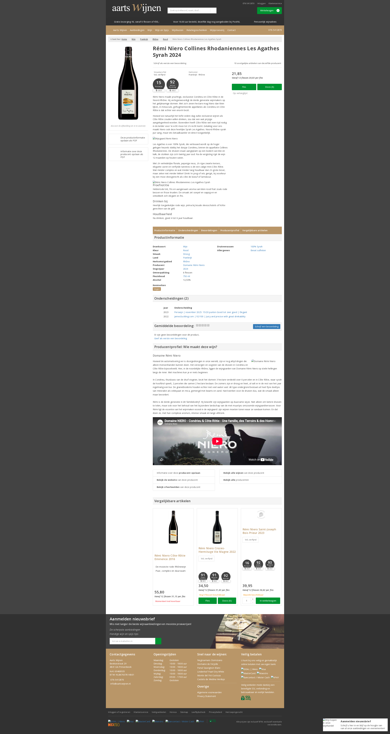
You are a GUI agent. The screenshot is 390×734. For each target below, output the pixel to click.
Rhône (155, 39)
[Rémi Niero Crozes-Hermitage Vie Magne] (217, 527)
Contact (231, 30)
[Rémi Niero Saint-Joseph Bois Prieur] (261, 514)
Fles (244, 86)
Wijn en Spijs (162, 30)
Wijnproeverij (217, 30)
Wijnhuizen (177, 30)
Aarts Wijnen (120, 30)
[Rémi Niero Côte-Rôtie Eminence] (173, 527)
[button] (159, 84)
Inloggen (261, 3)
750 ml (186, 276)
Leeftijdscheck (199, 712)
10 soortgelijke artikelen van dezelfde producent (257, 63)
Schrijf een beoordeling (266, 326)
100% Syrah (257, 246)
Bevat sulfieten (258, 250)
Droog (186, 254)
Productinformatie (164, 230)
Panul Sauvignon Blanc (209, 667)
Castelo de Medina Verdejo (211, 679)
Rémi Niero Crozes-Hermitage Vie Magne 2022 (217, 550)
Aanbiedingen (137, 30)
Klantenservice (275, 3)
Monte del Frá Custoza (209, 675)
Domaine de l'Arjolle (207, 664)
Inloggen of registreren (119, 712)
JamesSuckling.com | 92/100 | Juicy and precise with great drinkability (210, 316)
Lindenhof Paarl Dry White (210, 671)
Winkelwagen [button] (269, 10)
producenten (236, 479)
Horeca (173, 712)
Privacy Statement (206, 696)
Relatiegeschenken (196, 30)
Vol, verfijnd (206, 558)
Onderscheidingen (188, 230)
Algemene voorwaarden (209, 692)
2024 (185, 268)
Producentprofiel (229, 230)
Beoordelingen (209, 230)
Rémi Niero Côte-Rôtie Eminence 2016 (170, 557)
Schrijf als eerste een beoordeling (170, 63)
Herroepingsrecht (234, 712)
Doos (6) (269, 86)
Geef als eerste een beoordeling (170, 338)
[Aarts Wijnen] (136, 8)
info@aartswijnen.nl (120, 683)
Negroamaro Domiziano (209, 660)
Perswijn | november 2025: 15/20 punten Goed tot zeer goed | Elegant (210, 312)
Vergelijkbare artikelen (255, 230)
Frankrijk (144, 39)
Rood (165, 39)
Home (124, 39)
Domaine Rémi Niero (194, 265)
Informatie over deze (178, 472)
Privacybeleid (215, 712)
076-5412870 (248, 3)
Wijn (149, 30)
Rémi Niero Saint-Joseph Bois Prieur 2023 (259, 531)
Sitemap (184, 712)
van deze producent (177, 479)
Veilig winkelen (159, 712)
